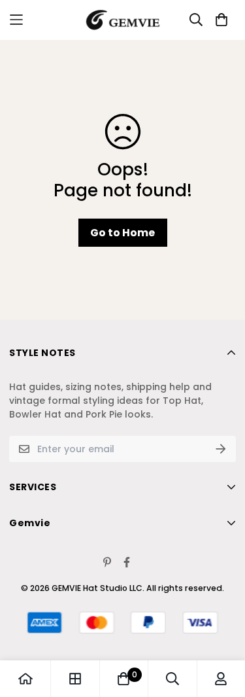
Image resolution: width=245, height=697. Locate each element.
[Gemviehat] (122, 20)
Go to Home (122, 232)
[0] (123, 678)
